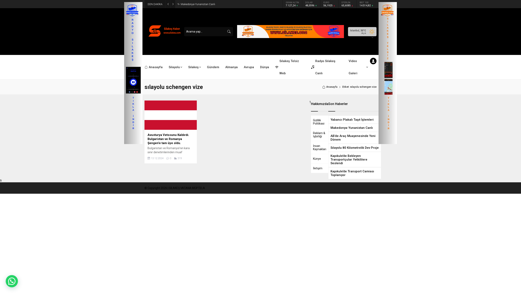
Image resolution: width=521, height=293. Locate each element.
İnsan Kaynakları (319, 147)
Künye (317, 158)
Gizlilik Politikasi (318, 122)
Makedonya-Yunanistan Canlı (198, 4)
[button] (12, 281)
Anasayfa (331, 86)
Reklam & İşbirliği (319, 134)
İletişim (317, 168)
